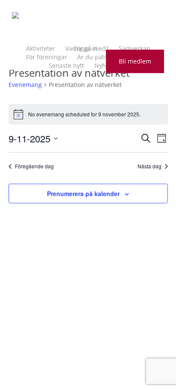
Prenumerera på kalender (83, 193)
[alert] (88, 114)
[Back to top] (88, 384)
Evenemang (25, 85)
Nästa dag (149, 166)
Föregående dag (34, 166)
